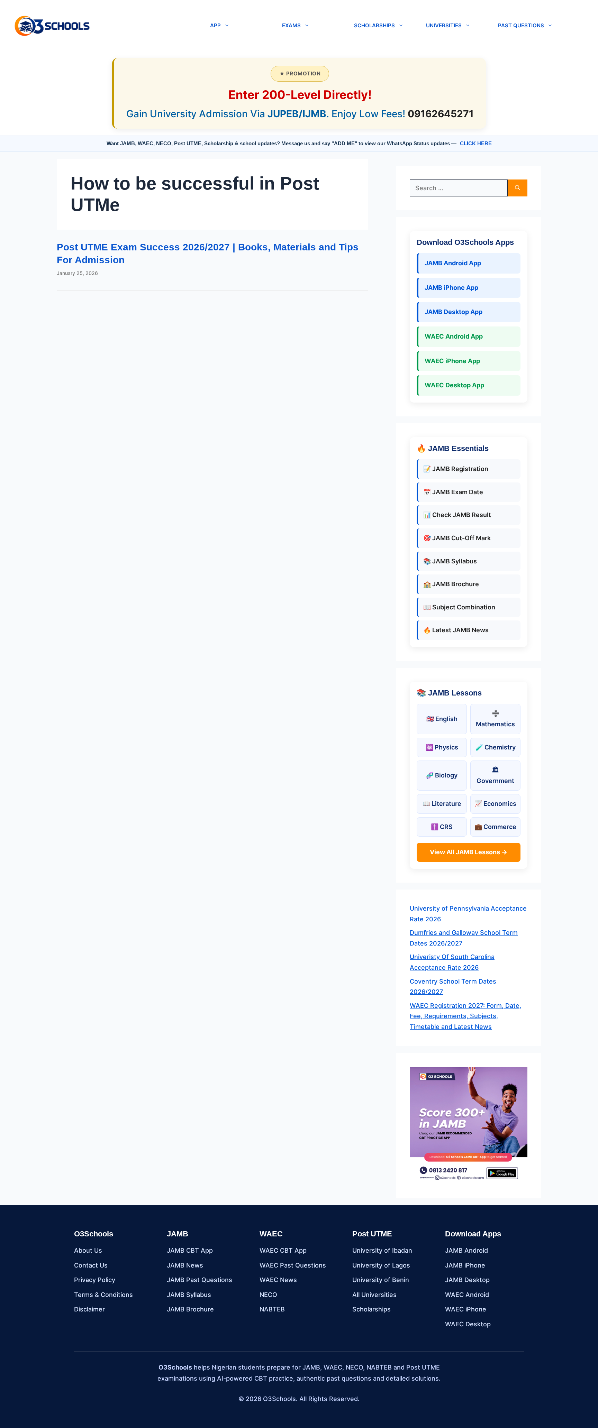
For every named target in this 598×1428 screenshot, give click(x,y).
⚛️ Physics (442, 747)
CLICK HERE (476, 143)
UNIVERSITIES (444, 25)
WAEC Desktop (468, 1324)
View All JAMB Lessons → (468, 852)
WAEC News (278, 1279)
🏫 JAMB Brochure (451, 584)
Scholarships (371, 1309)
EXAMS (291, 25)
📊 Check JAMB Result (457, 514)
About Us (88, 1250)
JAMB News (185, 1265)
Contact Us (91, 1265)
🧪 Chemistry (495, 747)
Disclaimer (89, 1309)
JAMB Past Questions (199, 1279)
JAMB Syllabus (189, 1294)
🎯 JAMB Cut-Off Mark (457, 538)
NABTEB (272, 1309)
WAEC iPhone (465, 1309)
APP (215, 25)
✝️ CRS (442, 826)
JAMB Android (466, 1250)
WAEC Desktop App (454, 385)
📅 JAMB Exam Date (453, 492)
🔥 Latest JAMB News (456, 630)
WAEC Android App (454, 336)
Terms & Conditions (103, 1294)
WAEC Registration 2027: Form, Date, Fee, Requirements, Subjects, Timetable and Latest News (465, 1016)
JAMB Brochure (190, 1309)
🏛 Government (495, 775)
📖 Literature (442, 803)
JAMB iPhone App (451, 287)
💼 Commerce (495, 826)
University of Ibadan (382, 1250)
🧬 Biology (441, 775)
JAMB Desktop (467, 1279)
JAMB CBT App (190, 1250)
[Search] (517, 187)
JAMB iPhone (465, 1265)
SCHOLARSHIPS (374, 25)
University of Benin (380, 1279)
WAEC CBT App (283, 1250)
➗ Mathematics (495, 719)
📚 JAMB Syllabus (450, 561)
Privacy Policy (94, 1279)
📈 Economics (495, 803)
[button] (147, 25)
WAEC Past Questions (293, 1265)
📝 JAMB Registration (455, 468)
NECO (268, 1294)
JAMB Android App (453, 263)
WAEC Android (467, 1294)
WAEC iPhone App (452, 361)
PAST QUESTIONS (521, 25)
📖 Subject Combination (459, 607)
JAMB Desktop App (453, 311)
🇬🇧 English (441, 718)
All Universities (374, 1294)
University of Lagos (381, 1265)
